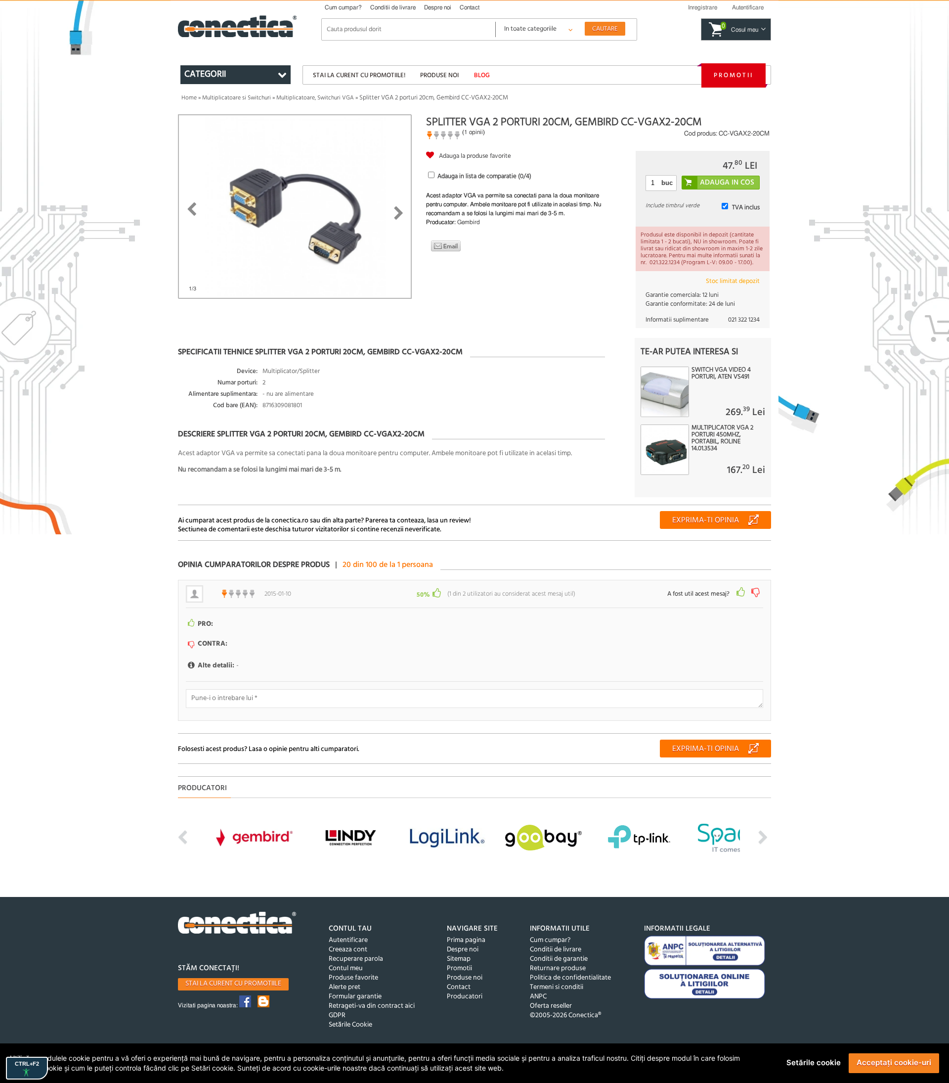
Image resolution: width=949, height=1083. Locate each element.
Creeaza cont (348, 949)
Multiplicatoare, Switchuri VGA (315, 98)
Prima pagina (466, 940)
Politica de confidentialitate (570, 978)
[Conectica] (237, 924)
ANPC (538, 996)
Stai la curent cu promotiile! (359, 75)
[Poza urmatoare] (398, 213)
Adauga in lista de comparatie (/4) (484, 176)
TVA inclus (746, 207)
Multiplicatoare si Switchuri (236, 98)
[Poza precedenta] (191, 209)
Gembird (468, 222)
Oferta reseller (551, 1006)
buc (667, 183)
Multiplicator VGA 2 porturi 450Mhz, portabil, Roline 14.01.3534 (722, 438)
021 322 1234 (744, 320)
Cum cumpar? (343, 7)
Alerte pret (344, 987)
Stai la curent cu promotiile (233, 983)
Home (189, 98)
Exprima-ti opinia (705, 520)
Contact (469, 7)
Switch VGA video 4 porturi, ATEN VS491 (721, 373)
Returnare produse (558, 968)
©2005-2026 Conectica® (565, 1015)
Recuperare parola (356, 959)
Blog (482, 75)
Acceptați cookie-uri (894, 1062)
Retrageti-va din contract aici (372, 1006)
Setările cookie (813, 1062)
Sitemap (459, 959)
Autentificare (348, 940)
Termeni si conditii (556, 987)
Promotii (733, 75)
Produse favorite (353, 978)
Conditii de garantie (559, 959)
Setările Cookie (350, 1025)
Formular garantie (355, 996)
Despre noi (437, 7)
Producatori (464, 996)
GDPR (337, 1015)
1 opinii (473, 132)
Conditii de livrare (393, 7)
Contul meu (346, 968)
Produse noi (439, 75)
